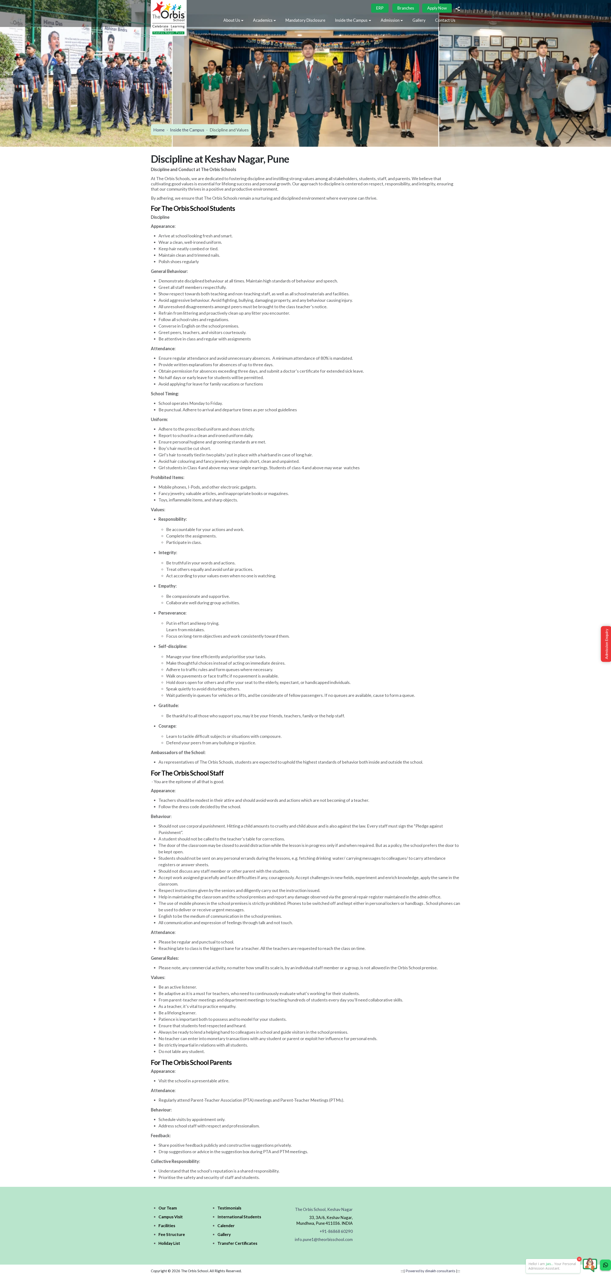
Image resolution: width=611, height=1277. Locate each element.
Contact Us (445, 20)
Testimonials (229, 1208)
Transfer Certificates (237, 1243)
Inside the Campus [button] (351, 20)
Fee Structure (171, 1234)
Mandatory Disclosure (305, 20)
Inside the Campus (187, 129)
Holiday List (169, 1243)
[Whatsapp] (605, 1265)
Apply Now (437, 7)
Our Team (167, 1208)
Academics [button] (263, 20)
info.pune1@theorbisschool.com (324, 1239)
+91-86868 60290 (336, 1231)
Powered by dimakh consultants (430, 1271)
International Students (239, 1217)
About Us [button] (231, 20)
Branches (405, 7)
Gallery (419, 20)
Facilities (166, 1226)
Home (159, 129)
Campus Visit (170, 1217)
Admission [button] (390, 20)
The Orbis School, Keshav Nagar (324, 1209)
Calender (226, 1226)
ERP (380, 7)
